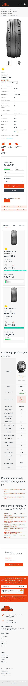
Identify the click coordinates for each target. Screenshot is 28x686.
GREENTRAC (10, 139)
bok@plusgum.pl (12, 622)
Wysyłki (21, 206)
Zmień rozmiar (7, 178)
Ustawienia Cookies (6, 675)
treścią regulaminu (19, 596)
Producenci (3, 641)
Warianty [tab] (6, 225)
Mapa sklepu (4, 638)
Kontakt (3, 652)
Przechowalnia (8, 209)
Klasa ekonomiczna (10, 251)
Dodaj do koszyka (15, 186)
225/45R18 (5, 80)
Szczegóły (16, 132)
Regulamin (3, 659)
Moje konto (3, 643)
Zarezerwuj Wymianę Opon (7, 668)
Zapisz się (21, 586)
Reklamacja (4, 662)
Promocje (3, 645)
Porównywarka (21, 209)
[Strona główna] (5, 4)
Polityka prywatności (6, 673)
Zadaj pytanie (8, 206)
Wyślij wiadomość (14, 564)
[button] (18, 4)
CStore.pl (14, 683)
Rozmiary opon (4, 671)
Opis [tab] (14, 225)
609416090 (17, 198)
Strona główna (4, 636)
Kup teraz (14, 190)
